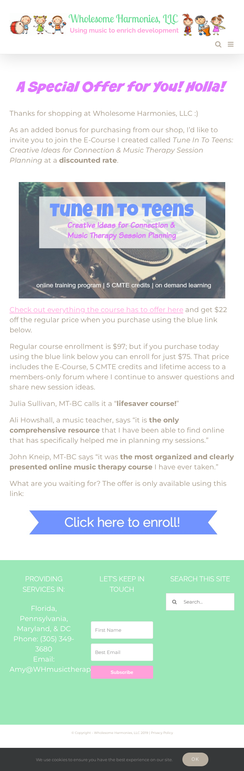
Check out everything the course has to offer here (96, 309)
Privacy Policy (162, 733)
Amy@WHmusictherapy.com (61, 669)
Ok (195, 759)
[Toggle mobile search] (218, 44)
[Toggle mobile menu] (231, 44)
